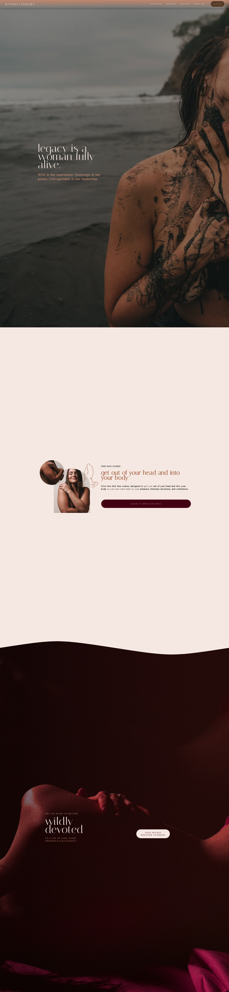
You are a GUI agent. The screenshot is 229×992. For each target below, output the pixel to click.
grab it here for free (146, 504)
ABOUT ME (199, 4)
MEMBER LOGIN (217, 4)
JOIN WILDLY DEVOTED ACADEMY (153, 833)
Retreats (171, 4)
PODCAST (185, 4)
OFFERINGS (156, 4)
